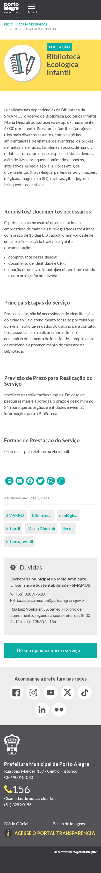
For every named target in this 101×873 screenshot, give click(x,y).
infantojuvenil (19, 541)
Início (8, 24)
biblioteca (42, 515)
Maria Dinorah (41, 528)
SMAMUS (15, 515)
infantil (13, 528)
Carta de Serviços (32, 24)
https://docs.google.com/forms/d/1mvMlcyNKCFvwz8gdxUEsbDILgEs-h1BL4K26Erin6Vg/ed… (50, 650)
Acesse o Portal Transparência (55, 833)
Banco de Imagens (69, 823)
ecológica (68, 515)
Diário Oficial (16, 823)
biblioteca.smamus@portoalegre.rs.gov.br (51, 600)
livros (68, 528)
